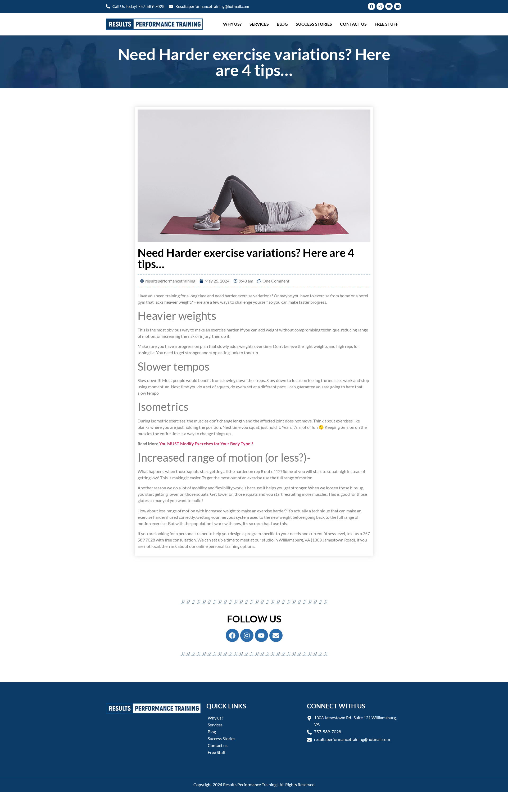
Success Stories (314, 23)
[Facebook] (371, 6)
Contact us (353, 23)
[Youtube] (389, 6)
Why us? (232, 23)
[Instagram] (380, 6)
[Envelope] (397, 6)
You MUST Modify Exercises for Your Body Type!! (206, 443)
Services (259, 23)
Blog (282, 23)
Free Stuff (386, 23)
